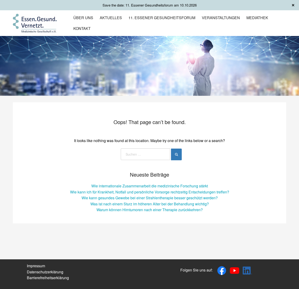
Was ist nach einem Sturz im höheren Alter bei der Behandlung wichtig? (149, 204)
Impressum (36, 265)
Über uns (83, 17)
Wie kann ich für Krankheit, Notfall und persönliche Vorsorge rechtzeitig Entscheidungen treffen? (149, 192)
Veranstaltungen (221, 17)
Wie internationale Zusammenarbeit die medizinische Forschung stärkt (149, 186)
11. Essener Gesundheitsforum (161, 17)
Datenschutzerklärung (45, 272)
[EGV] (35, 22)
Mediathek (257, 17)
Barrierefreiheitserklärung (48, 277)
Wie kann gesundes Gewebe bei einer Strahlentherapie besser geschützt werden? (150, 197)
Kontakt (82, 28)
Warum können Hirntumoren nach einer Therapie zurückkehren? (149, 209)
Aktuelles (111, 17)
